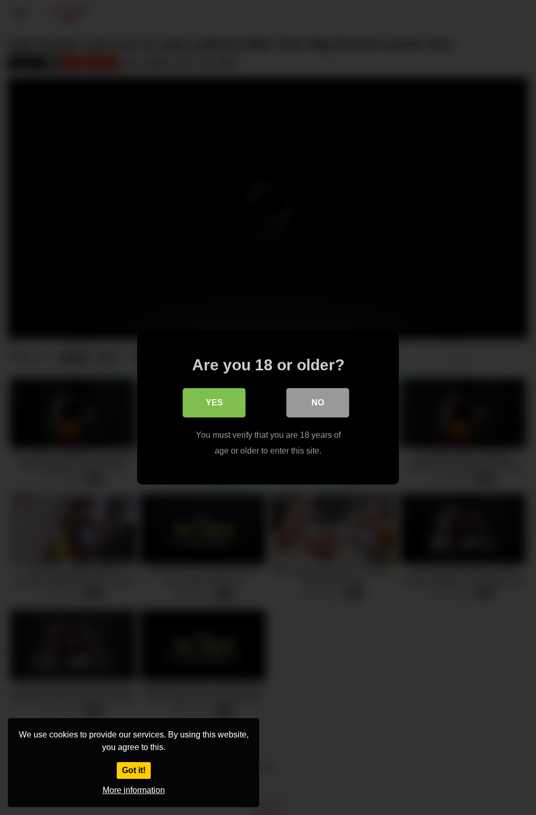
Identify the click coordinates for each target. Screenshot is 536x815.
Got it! (134, 770)
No (317, 402)
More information (134, 790)
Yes (214, 402)
